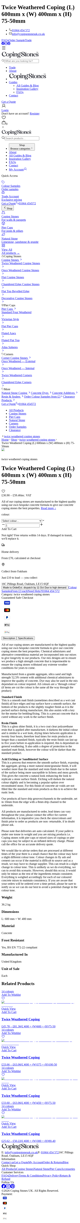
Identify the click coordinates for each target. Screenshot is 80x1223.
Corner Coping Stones (14, 357)
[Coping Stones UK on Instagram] (5, 43)
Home (5, 439)
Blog (65, 1162)
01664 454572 (27, 203)
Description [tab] (9, 638)
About (12, 70)
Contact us (7, 1162)
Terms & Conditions (31, 1175)
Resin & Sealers (11, 396)
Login (5, 110)
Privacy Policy (51, 1175)
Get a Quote (8, 101)
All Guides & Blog (27, 85)
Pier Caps (7, 308)
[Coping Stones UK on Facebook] (2, 43)
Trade (28, 40)
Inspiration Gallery (27, 88)
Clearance (15, 430)
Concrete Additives (63, 392)
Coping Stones (10, 260)
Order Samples (17, 426)
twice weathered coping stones (22, 436)
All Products (16, 410)
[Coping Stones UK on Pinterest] (8, 43)
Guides (13, 82)
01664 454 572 (21, 30)
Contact (13, 95)
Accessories (68, 1169)
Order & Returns (53, 1162)
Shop (9, 208)
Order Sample (17, 40)
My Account (35, 1162)
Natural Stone (17, 420)
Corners (13, 423)
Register (34, 113)
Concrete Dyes (40, 392)
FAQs (5, 40)
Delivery (14, 1175)
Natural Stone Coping (14, 392)
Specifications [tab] (25, 638)
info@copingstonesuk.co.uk (28, 34)
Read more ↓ (48, 508)
